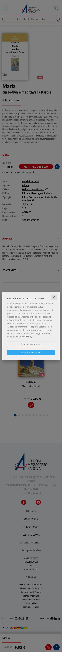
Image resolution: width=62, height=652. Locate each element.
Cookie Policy (25, 336)
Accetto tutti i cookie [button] (31, 352)
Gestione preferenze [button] (31, 344)
